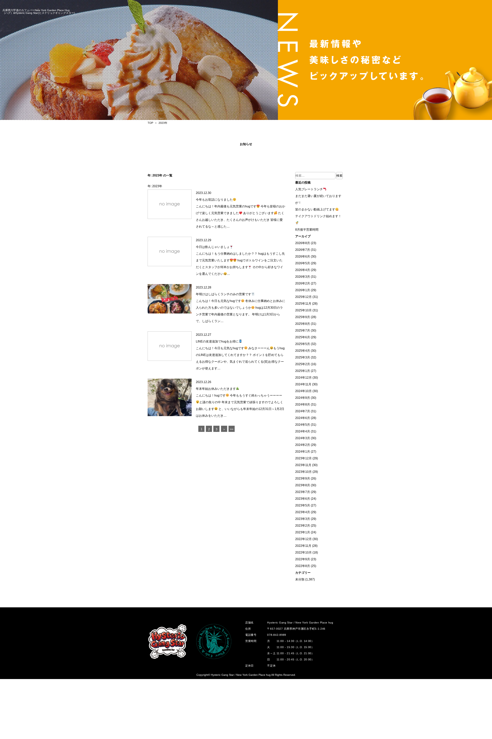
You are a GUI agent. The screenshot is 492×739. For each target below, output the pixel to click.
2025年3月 (302, 357)
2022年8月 (302, 566)
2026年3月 (302, 276)
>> (231, 429)
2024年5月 (302, 424)
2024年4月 (302, 431)
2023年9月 (302, 478)
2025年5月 (302, 344)
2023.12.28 (203, 287)
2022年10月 (303, 552)
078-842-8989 (276, 634)
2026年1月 (302, 290)
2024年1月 (302, 451)
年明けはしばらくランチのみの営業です (223, 294)
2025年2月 (302, 364)
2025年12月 (303, 296)
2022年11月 (303, 545)
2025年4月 (302, 350)
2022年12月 (303, 539)
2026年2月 (302, 283)
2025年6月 (302, 337)
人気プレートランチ (309, 189)
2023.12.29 (203, 240)
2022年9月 (302, 559)
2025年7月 (302, 330)
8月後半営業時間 (306, 229)
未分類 (299, 579)
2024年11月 (303, 384)
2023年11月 (303, 465)
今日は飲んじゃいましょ (213, 247)
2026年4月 (302, 270)
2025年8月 (302, 323)
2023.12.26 (203, 382)
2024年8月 (302, 404)
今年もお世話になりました (214, 199)
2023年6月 (302, 498)
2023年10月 (303, 471)
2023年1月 (302, 532)
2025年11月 (303, 303)
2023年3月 (302, 518)
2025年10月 (303, 310)
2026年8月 (302, 243)
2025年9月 (302, 317)
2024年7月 (302, 411)
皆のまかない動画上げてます (315, 209)
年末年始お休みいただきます (216, 388)
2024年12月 (303, 377)
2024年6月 (302, 418)
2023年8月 (302, 485)
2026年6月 (302, 256)
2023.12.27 (203, 334)
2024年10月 (303, 391)
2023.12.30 (203, 193)
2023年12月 (303, 458)
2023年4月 (302, 512)
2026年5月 (302, 263)
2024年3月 (302, 438)
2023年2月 (302, 525)
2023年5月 (302, 505)
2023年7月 (302, 492)
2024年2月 (302, 444)
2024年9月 (302, 397)
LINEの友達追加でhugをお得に (217, 341)
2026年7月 (302, 249)
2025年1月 (302, 370)
